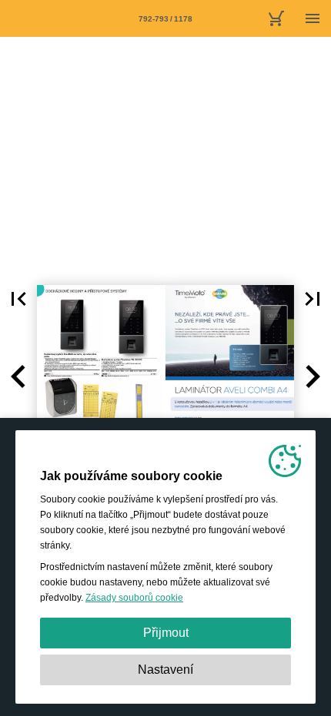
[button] (18, 299)
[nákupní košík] (275, 18)
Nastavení (165, 669)
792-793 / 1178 (165, 19)
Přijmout (166, 632)
